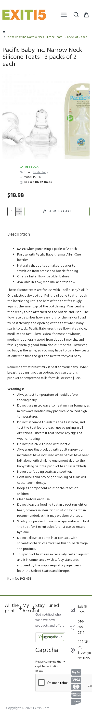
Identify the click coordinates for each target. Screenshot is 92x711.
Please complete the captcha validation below (48, 666)
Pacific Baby (40, 172)
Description (18, 235)
